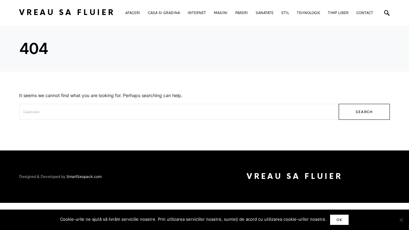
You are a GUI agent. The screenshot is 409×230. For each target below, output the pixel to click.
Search (364, 112)
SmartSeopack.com (84, 176)
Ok (339, 220)
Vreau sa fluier (67, 12)
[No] (401, 220)
